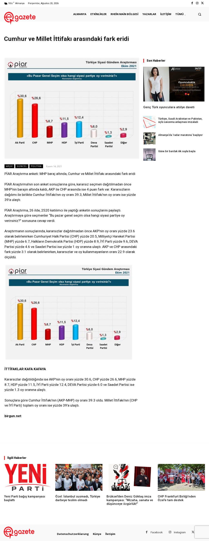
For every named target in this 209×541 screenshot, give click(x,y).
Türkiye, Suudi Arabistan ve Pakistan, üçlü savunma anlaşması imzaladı (180, 120)
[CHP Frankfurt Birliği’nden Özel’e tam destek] (181, 477)
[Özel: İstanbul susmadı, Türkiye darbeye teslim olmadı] (78, 477)
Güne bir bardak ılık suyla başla (176, 151)
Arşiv (9, 166)
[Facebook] (192, 3)
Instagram (180, 532)
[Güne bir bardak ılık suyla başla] (149, 154)
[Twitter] (202, 3)
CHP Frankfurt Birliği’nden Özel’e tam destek (177, 498)
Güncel (22, 166)
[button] (200, 14)
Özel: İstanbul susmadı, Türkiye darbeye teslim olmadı (77, 498)
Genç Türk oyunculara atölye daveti (169, 107)
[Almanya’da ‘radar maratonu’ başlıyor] (149, 138)
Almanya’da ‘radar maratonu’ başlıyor (180, 134)
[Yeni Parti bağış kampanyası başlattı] (27, 477)
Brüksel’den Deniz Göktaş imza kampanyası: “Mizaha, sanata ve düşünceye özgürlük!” (130, 500)
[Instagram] (197, 3)
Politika (36, 166)
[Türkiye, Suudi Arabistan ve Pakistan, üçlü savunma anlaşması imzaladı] (149, 122)
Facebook (157, 532)
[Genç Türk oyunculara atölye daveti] (174, 84)
